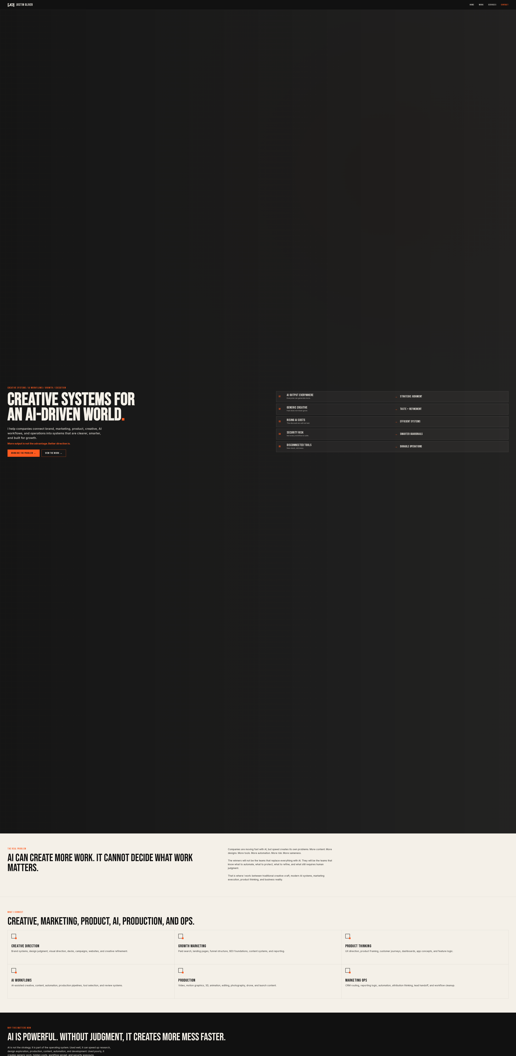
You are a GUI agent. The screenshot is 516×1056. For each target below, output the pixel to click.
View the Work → (53, 453)
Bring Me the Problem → (23, 453)
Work (481, 4)
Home (472, 4)
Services (492, 4)
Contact (504, 4)
